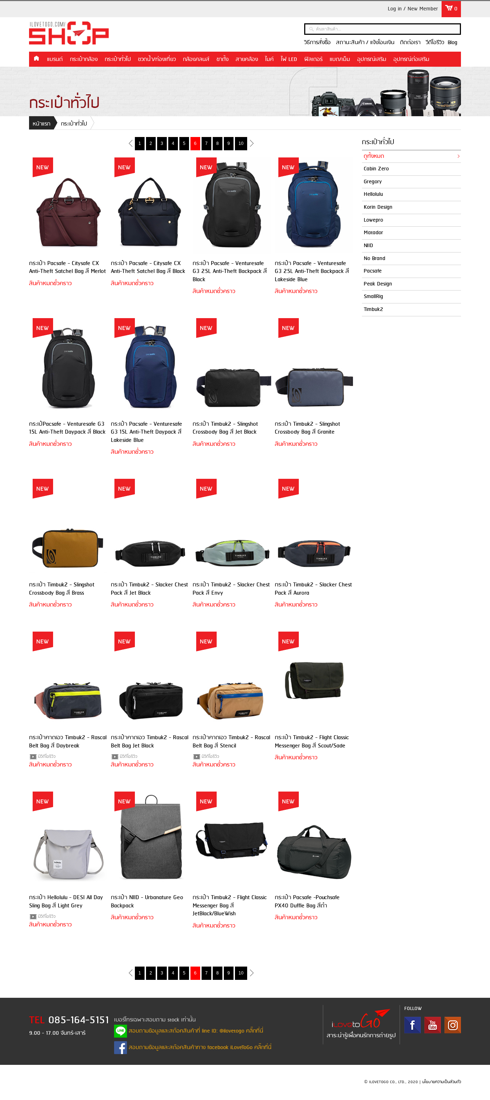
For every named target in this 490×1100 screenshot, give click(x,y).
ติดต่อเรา (410, 42)
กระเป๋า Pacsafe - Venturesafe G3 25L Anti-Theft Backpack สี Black (230, 271)
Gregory (373, 182)
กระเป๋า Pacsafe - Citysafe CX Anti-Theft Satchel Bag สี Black (148, 267)
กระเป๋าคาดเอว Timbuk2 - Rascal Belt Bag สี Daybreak (68, 741)
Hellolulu (373, 194)
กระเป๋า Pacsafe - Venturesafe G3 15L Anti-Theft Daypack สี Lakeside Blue (146, 432)
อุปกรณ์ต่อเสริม (411, 59)
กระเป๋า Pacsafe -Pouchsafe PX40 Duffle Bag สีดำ (307, 901)
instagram (452, 1025)
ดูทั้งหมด (374, 156)
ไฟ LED (289, 59)
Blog (452, 42)
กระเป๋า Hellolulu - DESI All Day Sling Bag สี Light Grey (66, 901)
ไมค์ (269, 59)
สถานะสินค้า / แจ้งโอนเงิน (365, 42)
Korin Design (378, 207)
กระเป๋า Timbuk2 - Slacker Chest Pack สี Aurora (313, 589)
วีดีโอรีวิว (435, 42)
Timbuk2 (373, 309)
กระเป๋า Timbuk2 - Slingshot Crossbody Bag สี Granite (307, 428)
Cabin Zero (376, 169)
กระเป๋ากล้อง (84, 59)
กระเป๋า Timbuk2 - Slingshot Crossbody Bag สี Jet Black (225, 428)
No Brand (374, 258)
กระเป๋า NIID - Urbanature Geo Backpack (147, 901)
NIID (368, 245)
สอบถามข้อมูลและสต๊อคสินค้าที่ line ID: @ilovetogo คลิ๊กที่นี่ (195, 1031)
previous (130, 143)
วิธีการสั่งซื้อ (317, 42)
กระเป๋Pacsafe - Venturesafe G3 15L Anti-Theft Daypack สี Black (67, 428)
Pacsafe (373, 271)
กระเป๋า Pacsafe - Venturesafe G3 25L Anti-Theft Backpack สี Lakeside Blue (312, 271)
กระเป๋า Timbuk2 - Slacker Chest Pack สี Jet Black (149, 589)
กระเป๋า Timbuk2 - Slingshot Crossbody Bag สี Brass (61, 589)
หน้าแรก (36, 59)
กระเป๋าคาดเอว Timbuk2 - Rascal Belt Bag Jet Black (149, 741)
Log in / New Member (413, 9)
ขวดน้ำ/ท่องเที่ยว (157, 59)
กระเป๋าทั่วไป (118, 59)
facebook (412, 1025)
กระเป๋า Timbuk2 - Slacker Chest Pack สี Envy (231, 589)
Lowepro (373, 220)
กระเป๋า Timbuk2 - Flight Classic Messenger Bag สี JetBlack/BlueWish (230, 906)
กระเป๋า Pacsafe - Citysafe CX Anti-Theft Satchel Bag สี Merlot (67, 267)
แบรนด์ (55, 59)
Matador (373, 232)
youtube (432, 1025)
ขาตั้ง (222, 59)
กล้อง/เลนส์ (196, 59)
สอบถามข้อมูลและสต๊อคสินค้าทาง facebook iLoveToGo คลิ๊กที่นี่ (199, 1047)
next (252, 143)
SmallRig (373, 296)
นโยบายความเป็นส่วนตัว (441, 1082)
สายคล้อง (247, 59)
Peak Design (378, 284)
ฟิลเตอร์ (313, 59)
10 (241, 143)
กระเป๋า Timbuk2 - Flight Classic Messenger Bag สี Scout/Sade (312, 741)
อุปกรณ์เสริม (371, 59)
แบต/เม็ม (340, 59)
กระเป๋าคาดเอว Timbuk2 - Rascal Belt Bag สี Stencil (231, 741)
